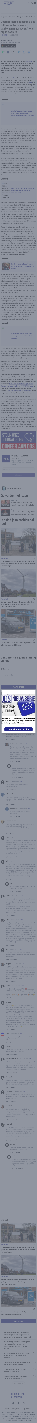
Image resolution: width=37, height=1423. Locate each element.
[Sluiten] (33, 692)
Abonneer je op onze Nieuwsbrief (18, 729)
